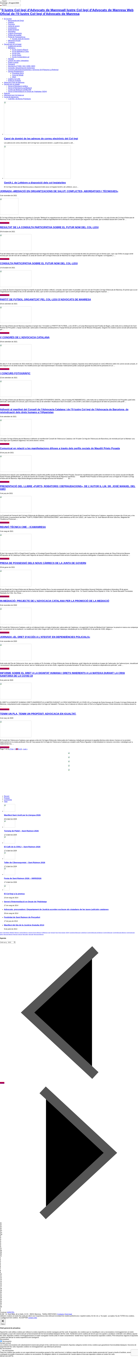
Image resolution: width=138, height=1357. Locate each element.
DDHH (67, 932)
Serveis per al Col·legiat (12, 44)
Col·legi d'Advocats (107, 932)
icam (49, 932)
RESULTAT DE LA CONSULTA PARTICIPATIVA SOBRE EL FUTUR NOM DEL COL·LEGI (49, 227)
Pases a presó (13, 62)
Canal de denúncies (11, 97)
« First (11, 749)
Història (11, 22)
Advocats (15, 934)
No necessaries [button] (5, 1348)
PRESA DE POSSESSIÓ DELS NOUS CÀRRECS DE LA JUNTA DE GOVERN (43, 563)
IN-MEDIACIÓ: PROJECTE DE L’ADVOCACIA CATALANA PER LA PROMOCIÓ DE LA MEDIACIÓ (54, 600)
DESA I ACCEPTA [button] (6, 1356)
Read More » (4, 223)
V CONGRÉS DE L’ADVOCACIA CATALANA (25, 337)
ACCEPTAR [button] (23, 1318)
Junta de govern (14, 26)
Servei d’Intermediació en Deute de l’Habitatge (25, 902)
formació (53, 932)
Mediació (12, 932)
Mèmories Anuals (14, 40)
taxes (1, 932)
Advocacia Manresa (39, 934)
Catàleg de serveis (15, 46)
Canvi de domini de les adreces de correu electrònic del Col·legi (41, 138)
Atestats (11, 59)
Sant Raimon (6, 932)
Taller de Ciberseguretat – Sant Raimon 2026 (24, 862)
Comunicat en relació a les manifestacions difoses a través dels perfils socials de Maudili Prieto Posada (60, 448)
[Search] (1, 1)
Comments (8, 800)
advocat (20, 934)
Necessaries (6, 1341)
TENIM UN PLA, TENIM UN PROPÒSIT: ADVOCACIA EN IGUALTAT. (38, 713)
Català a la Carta (14, 79)
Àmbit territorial (13, 30)
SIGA (14, 77)
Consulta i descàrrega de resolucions (21, 68)
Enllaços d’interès (14, 80)
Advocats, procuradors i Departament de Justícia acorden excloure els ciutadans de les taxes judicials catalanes (56, 909)
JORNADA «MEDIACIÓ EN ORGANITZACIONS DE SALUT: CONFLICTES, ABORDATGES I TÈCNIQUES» (59, 191)
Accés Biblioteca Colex (20, 51)
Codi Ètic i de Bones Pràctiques (19, 99)
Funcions (11, 24)
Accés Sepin (16, 55)
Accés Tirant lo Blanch (20, 50)
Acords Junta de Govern (20, 39)
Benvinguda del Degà (16, 20)
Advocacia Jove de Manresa (14, 82)
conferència (84, 932)
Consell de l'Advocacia (75, 932)
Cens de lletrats (17, 75)
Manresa (17, 932)
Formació (11, 64)
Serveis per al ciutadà (12, 84)
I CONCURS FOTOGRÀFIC (15, 373)
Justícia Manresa (23, 932)
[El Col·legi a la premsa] (7, 890)
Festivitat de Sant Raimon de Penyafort (22, 917)
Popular (7, 798)
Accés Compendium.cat (20, 57)
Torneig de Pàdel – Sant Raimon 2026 (21, 831)
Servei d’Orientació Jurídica (18, 86)
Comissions (12, 28)
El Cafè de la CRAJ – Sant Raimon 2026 (22, 847)
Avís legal (68, 1314)
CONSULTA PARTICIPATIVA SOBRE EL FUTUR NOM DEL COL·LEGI (39, 263)
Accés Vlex (16, 53)
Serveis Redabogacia (16, 71)
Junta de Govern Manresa (34, 932)
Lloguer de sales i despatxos (18, 60)
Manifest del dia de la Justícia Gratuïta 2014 (24, 925)
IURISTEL (10, 1312)
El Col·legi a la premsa (14, 894)
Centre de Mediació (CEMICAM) (19, 90)
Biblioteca (11, 48)
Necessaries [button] (4, 1339)
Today (2, 1083)
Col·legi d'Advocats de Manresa (95, 932)
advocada (30, 934)
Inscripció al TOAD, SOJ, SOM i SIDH (21, 66)
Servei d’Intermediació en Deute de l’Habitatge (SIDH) (27, 91)
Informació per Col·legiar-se (14, 95)
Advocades (25, 934)
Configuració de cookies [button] (9, 1318)
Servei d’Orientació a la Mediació (20, 88)
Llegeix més (32, 1318)
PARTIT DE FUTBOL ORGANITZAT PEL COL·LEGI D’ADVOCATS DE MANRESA (45, 299)
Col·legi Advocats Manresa (119, 932)
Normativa (11, 31)
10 (21, 749)
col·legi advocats (130, 932)
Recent (6, 796)
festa (56, 932)
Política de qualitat (14, 35)
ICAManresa (45, 932)
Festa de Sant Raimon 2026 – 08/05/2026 (22, 878)
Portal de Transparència (16, 37)
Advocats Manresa (8, 934)
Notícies (7, 93)
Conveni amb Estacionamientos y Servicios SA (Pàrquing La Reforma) (33, 70)
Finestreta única (18, 73)
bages (1, 934)
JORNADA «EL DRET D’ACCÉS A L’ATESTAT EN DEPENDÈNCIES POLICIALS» (45, 637)
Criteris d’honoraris (15, 33)
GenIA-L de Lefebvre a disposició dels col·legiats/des (35, 182)
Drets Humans (61, 932)
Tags (5, 801)
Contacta (11, 42)
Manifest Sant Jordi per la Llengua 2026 (22, 815)
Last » (25, 749)
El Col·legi (8, 19)
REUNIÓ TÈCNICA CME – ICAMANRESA (23, 527)
